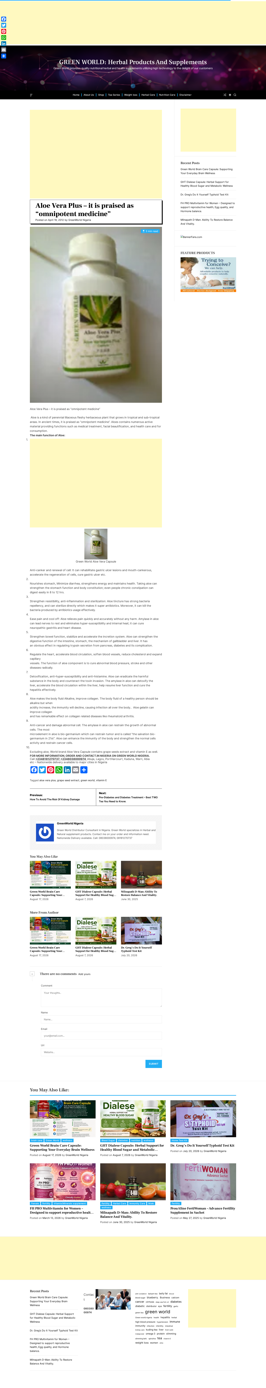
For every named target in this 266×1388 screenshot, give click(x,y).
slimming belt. (141, 1338)
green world (88, 780)
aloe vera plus (47, 780)
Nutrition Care (167, 94)
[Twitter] (4, 25)
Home (76, 94)
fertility (167, 1306)
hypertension (162, 1322)
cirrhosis (150, 1302)
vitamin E (101, 780)
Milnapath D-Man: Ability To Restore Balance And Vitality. (139, 893)
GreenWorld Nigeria (79, 219)
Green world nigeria (143, 1317)
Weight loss (130, 94)
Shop (101, 94)
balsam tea (152, 1294)
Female (35, 1203)
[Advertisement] (92, 22)
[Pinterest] (4, 31)
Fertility (46, 1203)
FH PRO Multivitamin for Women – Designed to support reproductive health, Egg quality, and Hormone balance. (208, 207)
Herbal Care (148, 94)
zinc (161, 1343)
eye (160, 1306)
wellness (67, 1140)
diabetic (140, 1306)
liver (161, 1329)
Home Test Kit (179, 1140)
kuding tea (151, 1329)
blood (171, 1294)
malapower (139, 1334)
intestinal (169, 1326)
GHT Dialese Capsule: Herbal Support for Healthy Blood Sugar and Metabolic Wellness (95, 895)
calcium (175, 1297)
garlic (175, 1306)
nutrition (135, 1140)
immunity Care (137, 1203)
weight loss (142, 1342)
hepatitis (165, 1317)
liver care (169, 1330)
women (154, 1342)
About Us (89, 94)
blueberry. (152, 1297)
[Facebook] (4, 19)
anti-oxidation (141, 1294)
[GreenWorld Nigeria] (45, 832)
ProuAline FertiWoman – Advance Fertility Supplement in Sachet (202, 1210)
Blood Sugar (108, 1140)
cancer (139, 1301)
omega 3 (150, 1333)
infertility (159, 1326)
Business (165, 1297)
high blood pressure (145, 1322)
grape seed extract (68, 780)
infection (150, 1326)
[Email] (4, 50)
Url (42, 1045)
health (156, 1317)
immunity (140, 1325)
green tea (139, 1312)
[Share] (4, 56)
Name (44, 1012)
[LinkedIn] (4, 44)
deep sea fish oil (162, 1302)
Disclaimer (185, 94)
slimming (171, 1333)
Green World (52, 1140)
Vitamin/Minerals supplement (70, 1203)
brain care (36, 1140)
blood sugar (140, 1298)
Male (151, 1203)
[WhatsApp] (4, 37)
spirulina (152, 1338)
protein (161, 1333)
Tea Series (114, 94)
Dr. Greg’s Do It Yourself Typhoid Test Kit (136, 949)
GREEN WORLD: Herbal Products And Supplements (133, 62)
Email (44, 1028)
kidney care (139, 1330)
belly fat (163, 1293)
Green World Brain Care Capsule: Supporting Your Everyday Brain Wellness (46, 895)
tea (159, 1338)
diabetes (123, 1140)
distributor (151, 1306)
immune (175, 1321)
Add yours (84, 974)
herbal (174, 1317)
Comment (46, 985)
